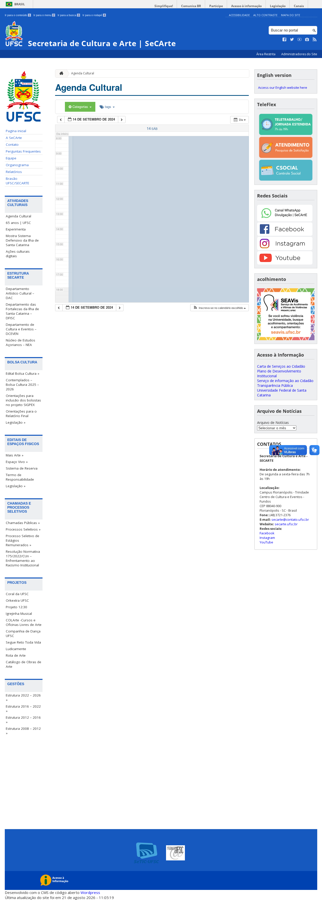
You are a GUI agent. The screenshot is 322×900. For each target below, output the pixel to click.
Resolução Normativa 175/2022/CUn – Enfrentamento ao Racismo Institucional (23, 558)
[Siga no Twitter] (292, 40)
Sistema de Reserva (21, 468)
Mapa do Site (290, 15)
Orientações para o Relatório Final (21, 413)
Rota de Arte (16, 655)
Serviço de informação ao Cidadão (285, 380)
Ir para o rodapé (94, 15)
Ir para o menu (43, 15)
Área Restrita (266, 54)
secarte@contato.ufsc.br (290, 519)
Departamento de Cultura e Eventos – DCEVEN (21, 329)
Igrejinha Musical (19, 613)
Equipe (11, 158)
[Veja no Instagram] (307, 40)
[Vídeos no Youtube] (300, 40)
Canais (299, 6)
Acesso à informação (246, 6)
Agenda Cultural (18, 216)
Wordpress (90, 892)
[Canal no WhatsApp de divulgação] (284, 220)
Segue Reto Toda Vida (23, 642)
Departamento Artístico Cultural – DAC (20, 293)
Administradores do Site (299, 54)
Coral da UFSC (17, 594)
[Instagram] (284, 248)
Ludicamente (16, 649)
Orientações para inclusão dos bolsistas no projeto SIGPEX (23, 400)
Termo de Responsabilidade (20, 477)
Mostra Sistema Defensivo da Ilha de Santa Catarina (22, 240)
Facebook (267, 533)
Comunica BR (191, 6)
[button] (219, 307)
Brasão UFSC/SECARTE (17, 180)
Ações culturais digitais (18, 253)
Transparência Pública (275, 385)
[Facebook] (284, 234)
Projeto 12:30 (16, 607)
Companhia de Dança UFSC (23, 633)
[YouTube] (284, 263)
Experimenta (16, 229)
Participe (216, 6)
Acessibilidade (239, 15)
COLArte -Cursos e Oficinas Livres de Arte (24, 622)
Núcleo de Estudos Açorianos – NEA (20, 342)
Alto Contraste (265, 15)
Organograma (17, 165)
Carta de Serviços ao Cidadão (281, 366)
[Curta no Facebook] (285, 40)
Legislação (278, 6)
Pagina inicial (16, 131)
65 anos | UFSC (18, 222)
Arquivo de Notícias (273, 422)
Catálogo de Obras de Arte (23, 664)
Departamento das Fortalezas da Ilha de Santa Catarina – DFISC (22, 311)
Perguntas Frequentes (23, 151)
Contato (12, 144)
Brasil (19, 4)
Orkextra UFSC (17, 600)
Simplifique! (163, 6)
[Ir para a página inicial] (60, 73)
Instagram (267, 537)
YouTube (266, 542)
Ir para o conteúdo (17, 15)
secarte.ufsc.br (286, 524)
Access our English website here (282, 87)
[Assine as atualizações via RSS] (315, 40)
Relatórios (14, 171)
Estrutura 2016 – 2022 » (23, 708)
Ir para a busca (68, 15)
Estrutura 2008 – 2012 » (23, 730)
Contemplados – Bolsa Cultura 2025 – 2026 (22, 384)
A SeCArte (14, 137)
